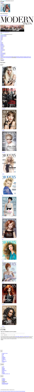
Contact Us (4, 57)
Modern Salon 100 (11, 0)
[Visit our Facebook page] (0, 1)
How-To (19, 56)
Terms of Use (6, 391)
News (3, 56)
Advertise (7, 57)
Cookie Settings (14, 57)
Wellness (1, 55)
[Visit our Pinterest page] (2, 1)
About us (1, 57)
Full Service (2, 45)
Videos (17, 56)
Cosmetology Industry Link (27, 56)
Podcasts (22, 56)
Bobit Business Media (22, 57)
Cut (0, 40)
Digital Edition (6, 15)
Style (1, 51)
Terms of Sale (10, 391)
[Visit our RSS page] (3, 1)
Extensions (3, 357)
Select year (1, 64)
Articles (1, 56)
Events (1, 42)
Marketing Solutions (28, 57)
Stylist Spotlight (4, 361)
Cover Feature (4, 0)
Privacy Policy (2, 391)
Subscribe (1, 15)
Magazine (5, 56)
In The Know (2, 49)
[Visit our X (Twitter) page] (1, 1)
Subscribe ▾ (2, 3)
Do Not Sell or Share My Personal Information (18, 391)
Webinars (7, 0)
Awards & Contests (3, 35)
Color (1, 39)
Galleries (1, 47)
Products (8, 56)
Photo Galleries (14, 56)
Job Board (17, 57)
